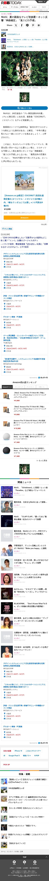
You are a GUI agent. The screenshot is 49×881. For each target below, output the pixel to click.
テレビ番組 (8, 229)
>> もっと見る (42, 460)
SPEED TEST (24, 7)
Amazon (24, 217)
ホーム (5, 7)
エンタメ (34, 7)
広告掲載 (18, 868)
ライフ (44, 7)
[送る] (27, 25)
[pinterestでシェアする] (33, 25)
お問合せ (12, 868)
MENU (40, 1)
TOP (24, 857)
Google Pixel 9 (14, 755)
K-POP (36, 755)
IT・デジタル (14, 7)
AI (4, 755)
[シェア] (21, 25)
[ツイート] (16, 25)
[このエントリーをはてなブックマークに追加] (39, 25)
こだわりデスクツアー (33, 751)
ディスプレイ (30, 387)
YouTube (35, 864)
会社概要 (25, 868)
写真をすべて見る (26, 108)
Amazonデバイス (7, 387)
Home (14, 864)
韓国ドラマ (27, 755)
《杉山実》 (44, 224)
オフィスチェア (19, 387)
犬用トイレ (42, 387)
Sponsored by (33, 377)
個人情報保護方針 (34, 868)
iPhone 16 (18, 751)
